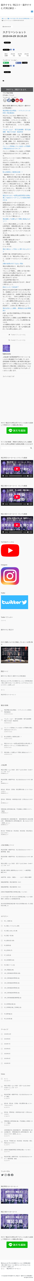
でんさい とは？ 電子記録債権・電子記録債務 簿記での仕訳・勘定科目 (18, 720)
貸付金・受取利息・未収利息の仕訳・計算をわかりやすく (18, 1113)
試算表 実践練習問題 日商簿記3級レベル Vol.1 (14, 892)
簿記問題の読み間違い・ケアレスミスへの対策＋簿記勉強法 (18, 711)
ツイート (3, 620)
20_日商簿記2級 (8, 1004)
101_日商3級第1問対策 (10, 973)
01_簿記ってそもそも (10, 926)
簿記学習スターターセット (8, 694)
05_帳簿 (6, 945)
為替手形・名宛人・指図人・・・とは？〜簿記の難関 (16, 877)
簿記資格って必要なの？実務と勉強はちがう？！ (18, 752)
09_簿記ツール (8, 965)
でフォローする (18, 334)
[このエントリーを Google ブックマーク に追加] (13, 49)
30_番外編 (7, 1014)
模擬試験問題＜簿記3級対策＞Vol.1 (11, 887)
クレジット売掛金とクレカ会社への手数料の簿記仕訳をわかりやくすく (18, 728)
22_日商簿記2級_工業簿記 (11, 1007)
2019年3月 (7, 1063)
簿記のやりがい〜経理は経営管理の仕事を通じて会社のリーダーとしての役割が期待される (16, 198)
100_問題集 (7, 970)
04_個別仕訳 (7, 940)
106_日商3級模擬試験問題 (11, 997)
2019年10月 (7, 1034)
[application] (17, 469)
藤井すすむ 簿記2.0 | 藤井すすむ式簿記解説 (13, 676)
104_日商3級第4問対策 (10, 988)
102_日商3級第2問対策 (10, 978)
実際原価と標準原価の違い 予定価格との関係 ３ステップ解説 (18, 1122)
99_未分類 (7, 1018)
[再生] (3, 476)
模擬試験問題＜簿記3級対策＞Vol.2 (11, 882)
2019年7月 (7, 1044)
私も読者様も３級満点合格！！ (13, 172)
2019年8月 (7, 1039)
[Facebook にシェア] (11, 49)
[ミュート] (28, 476)
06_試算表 (7, 950)
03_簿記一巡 (7, 935)
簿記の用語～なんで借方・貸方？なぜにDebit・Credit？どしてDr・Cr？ (17, 1086)
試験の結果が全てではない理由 (13, 263)
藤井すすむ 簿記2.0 (7, 629)
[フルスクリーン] (31, 476)
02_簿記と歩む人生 (9, 930)
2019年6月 (7, 1048)
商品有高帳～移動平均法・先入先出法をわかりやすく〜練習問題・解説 (18, 1157)
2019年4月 (7, 1058)
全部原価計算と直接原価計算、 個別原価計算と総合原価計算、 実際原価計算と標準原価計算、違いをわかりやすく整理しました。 (17, 821)
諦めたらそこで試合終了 (11, 287)
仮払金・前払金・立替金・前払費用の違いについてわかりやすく (18, 1104)
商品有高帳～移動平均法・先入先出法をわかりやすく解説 (18, 1095)
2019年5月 (7, 1053)
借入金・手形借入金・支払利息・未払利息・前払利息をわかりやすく (18, 1141)
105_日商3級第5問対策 (10, 992)
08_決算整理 (7, 960)
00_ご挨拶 (7, 921)
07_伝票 (6, 955)
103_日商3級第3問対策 (10, 983)
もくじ (3, 689)
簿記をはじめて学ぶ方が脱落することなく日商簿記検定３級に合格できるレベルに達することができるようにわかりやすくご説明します (17, 683)
